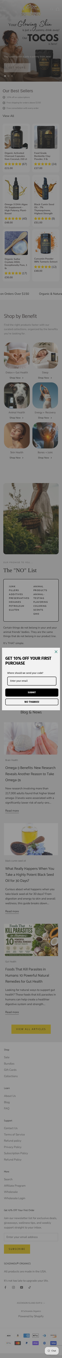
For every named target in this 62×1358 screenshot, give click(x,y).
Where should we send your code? (25, 673)
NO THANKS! (31, 701)
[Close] (56, 652)
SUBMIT (32, 692)
